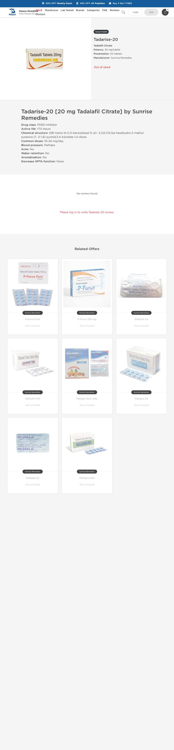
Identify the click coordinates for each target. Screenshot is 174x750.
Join (151, 12)
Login (135, 12)
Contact (40, 14)
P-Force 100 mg (86, 319)
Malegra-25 (32, 478)
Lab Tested (67, 10)
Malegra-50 (141, 398)
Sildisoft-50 (141, 319)
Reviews (114, 10)
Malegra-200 (87, 478)
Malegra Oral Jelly (87, 398)
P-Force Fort (32, 319)
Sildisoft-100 (32, 398)
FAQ (104, 10)
